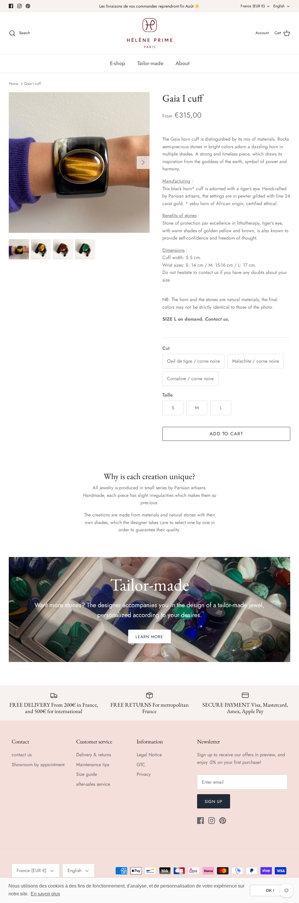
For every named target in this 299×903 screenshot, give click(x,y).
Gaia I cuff (32, 83)
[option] (79, 162)
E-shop (117, 63)
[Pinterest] (28, 6)
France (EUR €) (253, 6)
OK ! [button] (270, 890)
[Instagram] (19, 6)
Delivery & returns (93, 754)
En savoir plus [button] (45, 893)
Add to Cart (226, 433)
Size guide (86, 774)
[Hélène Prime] (149, 33)
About (182, 63)
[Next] (143, 162)
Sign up (214, 801)
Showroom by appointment (38, 764)
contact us (22, 754)
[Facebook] (11, 6)
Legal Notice (149, 754)
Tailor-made (150, 63)
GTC (141, 764)
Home (13, 83)
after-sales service (93, 784)
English (279, 6)
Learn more (149, 637)
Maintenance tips (92, 764)
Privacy (144, 774)
